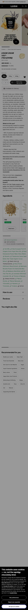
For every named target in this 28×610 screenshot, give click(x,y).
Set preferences (14, 597)
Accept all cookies (14, 606)
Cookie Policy (13, 593)
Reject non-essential (14, 602)
